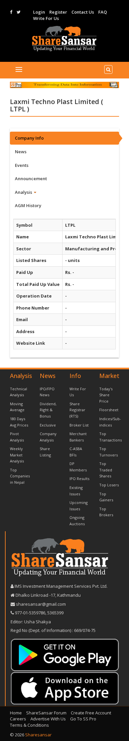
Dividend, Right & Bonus (48, 410)
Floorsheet (108, 409)
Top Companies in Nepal (20, 476)
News (20, 152)
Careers (18, 719)
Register (58, 12)
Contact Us (82, 12)
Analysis (24, 192)
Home (16, 713)
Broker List (79, 425)
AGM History (28, 205)
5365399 (55, 613)
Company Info (29, 138)
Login (39, 12)
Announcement (31, 179)
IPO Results (79, 478)
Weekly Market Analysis (17, 454)
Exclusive (48, 425)
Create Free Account (91, 713)
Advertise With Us (48, 719)
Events (21, 165)
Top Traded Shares (105, 469)
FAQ (102, 12)
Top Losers (109, 484)
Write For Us (46, 18)
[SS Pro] (64, 85)
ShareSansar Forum (46, 713)
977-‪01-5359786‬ (30, 613)
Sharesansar (38, 735)
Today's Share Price (105, 395)
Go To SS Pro (83, 719)
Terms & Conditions (29, 725)
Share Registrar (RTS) (77, 410)
